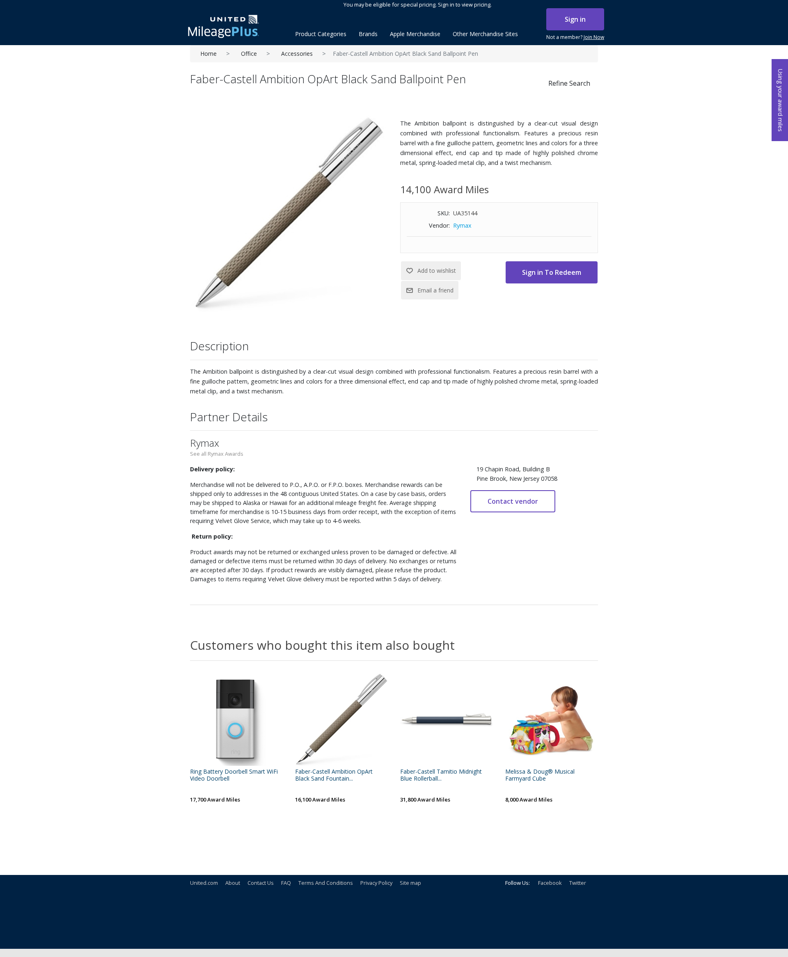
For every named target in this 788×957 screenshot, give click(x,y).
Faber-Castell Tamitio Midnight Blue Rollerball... (441, 775)
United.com (204, 882)
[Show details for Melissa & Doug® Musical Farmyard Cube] (551, 719)
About (232, 882)
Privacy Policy (376, 882)
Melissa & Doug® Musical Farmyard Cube (540, 775)
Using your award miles (780, 100)
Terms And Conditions (325, 882)
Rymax (462, 225)
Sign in (575, 19)
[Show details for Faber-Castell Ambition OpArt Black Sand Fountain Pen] (341, 719)
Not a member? (575, 37)
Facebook (550, 882)
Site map (410, 882)
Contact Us (260, 882)
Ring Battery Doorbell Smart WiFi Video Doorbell (234, 775)
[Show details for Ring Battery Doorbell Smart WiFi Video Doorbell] (236, 719)
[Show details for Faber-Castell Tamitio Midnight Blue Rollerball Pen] (446, 719)
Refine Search (569, 83)
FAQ (286, 882)
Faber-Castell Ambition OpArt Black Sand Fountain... (334, 775)
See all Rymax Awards (216, 453)
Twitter (577, 882)
